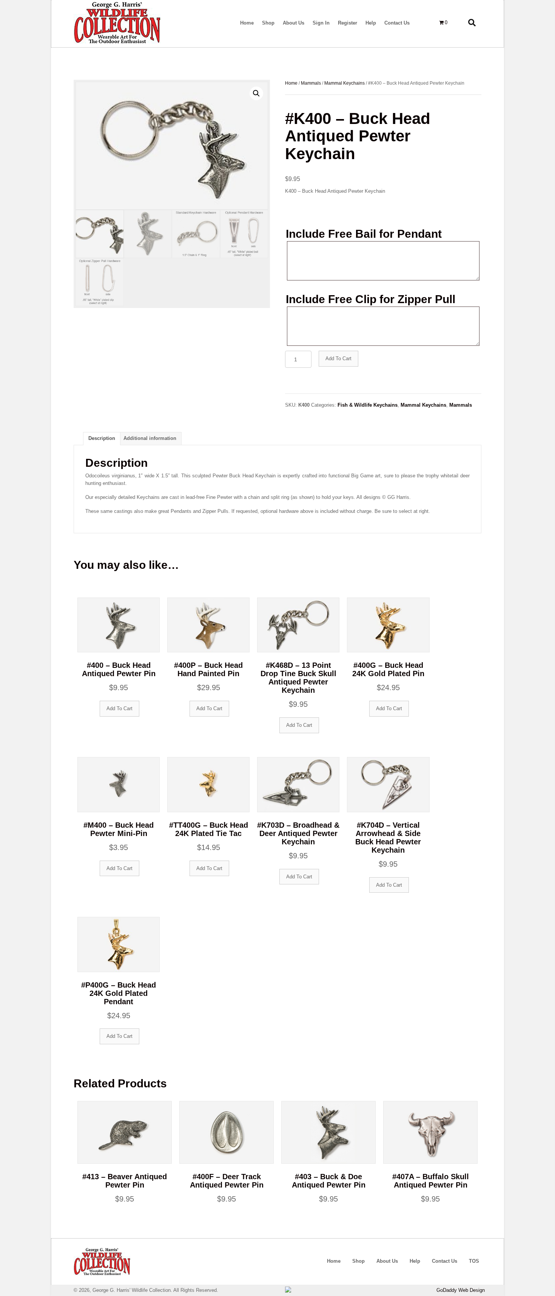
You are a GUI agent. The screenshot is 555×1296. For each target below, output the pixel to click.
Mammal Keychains (344, 83)
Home (291, 83)
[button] (256, 93)
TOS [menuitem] (474, 1261)
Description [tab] (101, 438)
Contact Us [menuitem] (444, 1261)
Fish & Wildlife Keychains (368, 405)
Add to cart (338, 358)
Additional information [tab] (149, 438)
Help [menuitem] (415, 1261)
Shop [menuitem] (358, 1261)
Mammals (311, 83)
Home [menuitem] (334, 1261)
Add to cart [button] (119, 708)
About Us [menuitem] (387, 1261)
